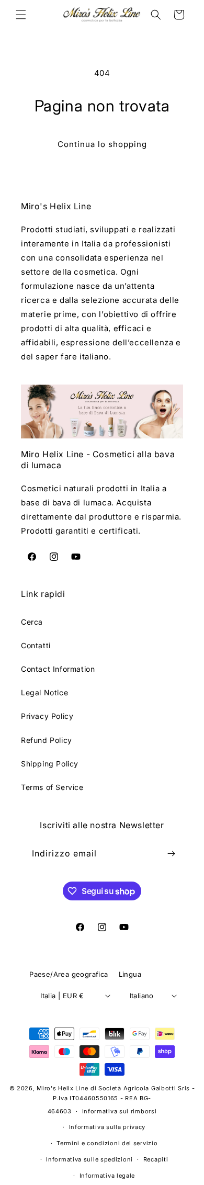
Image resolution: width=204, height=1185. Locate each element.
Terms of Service (52, 787)
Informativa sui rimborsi (119, 1111)
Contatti (36, 645)
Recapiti (155, 1159)
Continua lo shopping (102, 144)
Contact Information (58, 668)
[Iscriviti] (171, 853)
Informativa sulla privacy (107, 1127)
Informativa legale (107, 1175)
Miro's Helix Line (62, 1088)
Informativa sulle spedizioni (89, 1159)
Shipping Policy (49, 763)
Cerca (32, 621)
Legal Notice (44, 692)
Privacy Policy (47, 716)
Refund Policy (46, 740)
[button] (20, 14)
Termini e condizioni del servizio (106, 1143)
